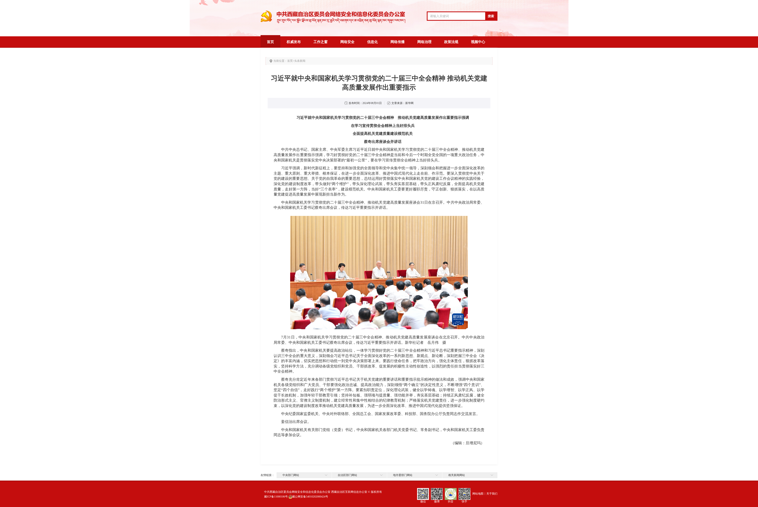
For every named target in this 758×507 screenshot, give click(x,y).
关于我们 (491, 493)
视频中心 (478, 42)
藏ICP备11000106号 (276, 496)
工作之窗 (320, 42)
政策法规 (451, 42)
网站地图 (477, 493)
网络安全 (347, 42)
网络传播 (397, 42)
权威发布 (294, 42)
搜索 (491, 16)
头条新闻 (299, 60)
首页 (270, 42)
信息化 (372, 42)
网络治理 (424, 42)
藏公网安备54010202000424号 (310, 496)
